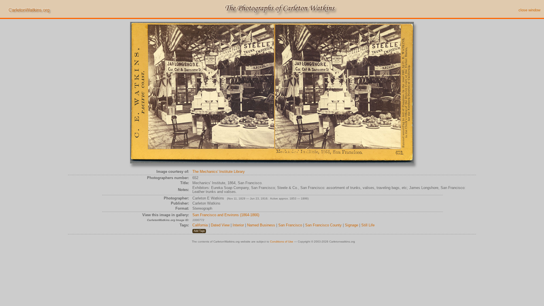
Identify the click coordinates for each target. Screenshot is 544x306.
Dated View (220, 225)
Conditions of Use (281, 241)
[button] (199, 231)
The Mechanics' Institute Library (218, 171)
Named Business (261, 225)
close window (529, 10)
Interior (238, 225)
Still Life (368, 225)
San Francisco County (323, 225)
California (200, 225)
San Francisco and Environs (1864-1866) (225, 215)
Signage (351, 225)
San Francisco (290, 225)
